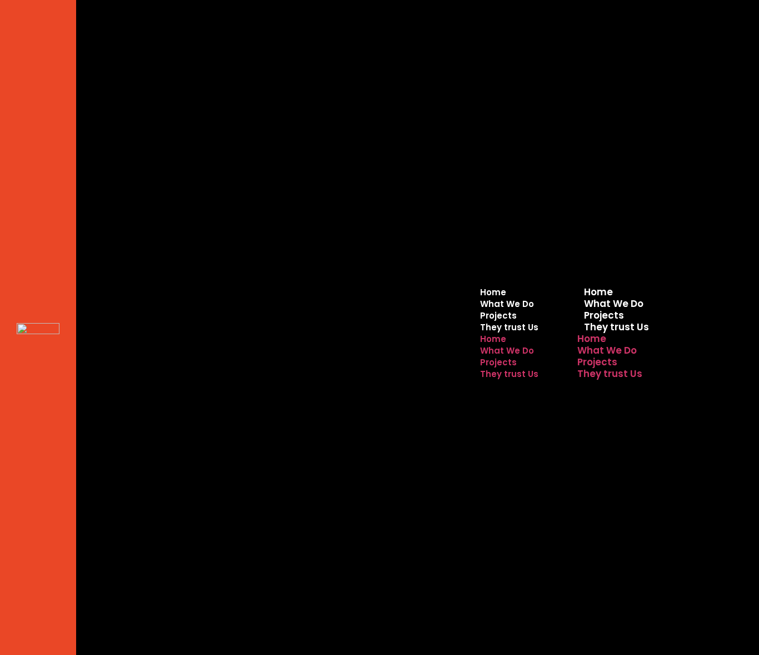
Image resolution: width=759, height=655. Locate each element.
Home (598, 292)
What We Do (613, 303)
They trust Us (616, 327)
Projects (604, 315)
